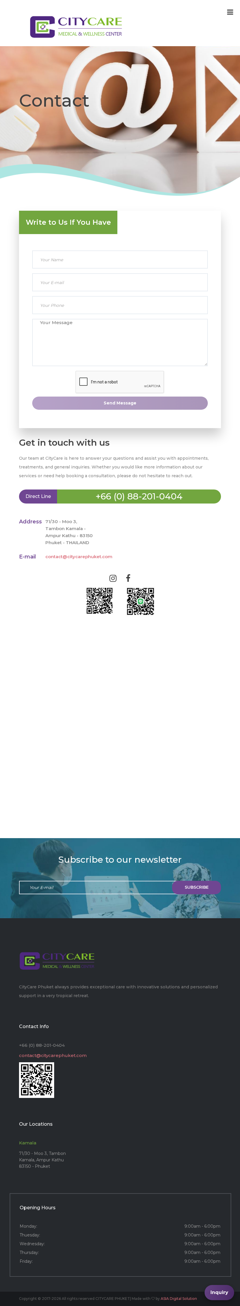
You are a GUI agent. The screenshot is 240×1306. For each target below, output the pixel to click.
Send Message (120, 403)
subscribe (197, 887)
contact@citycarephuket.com (78, 556)
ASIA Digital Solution (179, 1298)
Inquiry (219, 1292)
